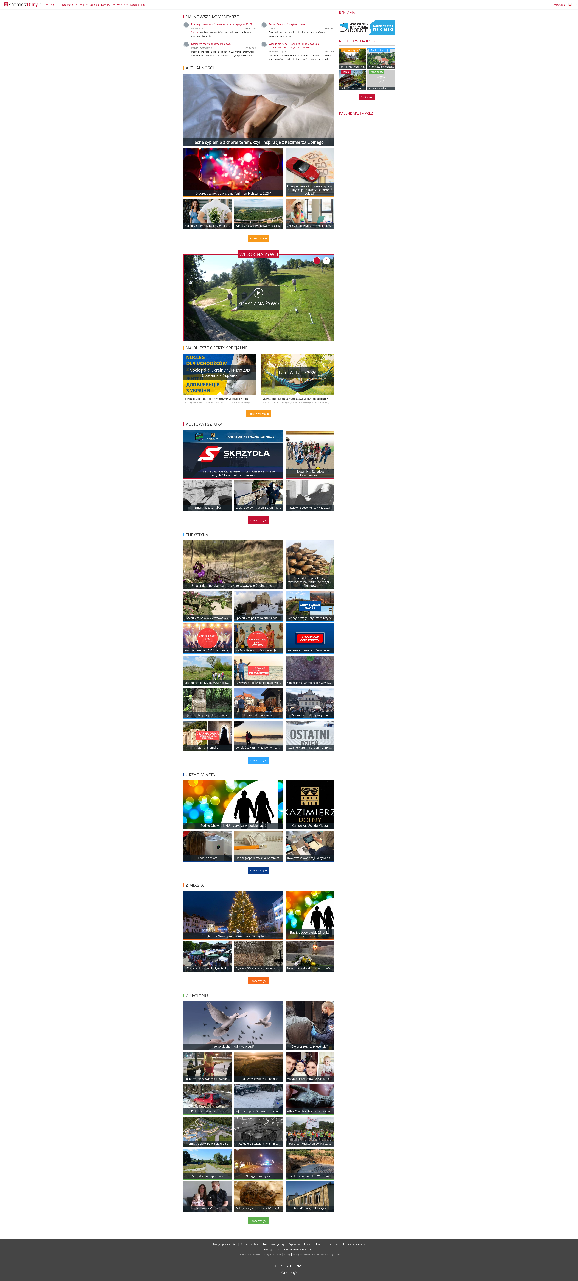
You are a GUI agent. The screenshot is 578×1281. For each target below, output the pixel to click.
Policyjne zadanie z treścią (207, 1111)
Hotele (346, 72)
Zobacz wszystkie (258, 414)
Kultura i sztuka (204, 424)
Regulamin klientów (354, 1244)
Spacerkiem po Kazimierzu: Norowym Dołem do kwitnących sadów (208, 682)
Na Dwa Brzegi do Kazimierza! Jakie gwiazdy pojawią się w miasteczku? (259, 650)
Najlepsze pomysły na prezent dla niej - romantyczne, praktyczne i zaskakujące (208, 226)
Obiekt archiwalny (377, 88)
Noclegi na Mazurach (272, 1254)
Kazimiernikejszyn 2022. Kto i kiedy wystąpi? (208, 650)
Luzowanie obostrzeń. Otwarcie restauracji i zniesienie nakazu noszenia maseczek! (310, 650)
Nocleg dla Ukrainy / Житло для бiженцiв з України (219, 372)
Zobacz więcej (258, 238)
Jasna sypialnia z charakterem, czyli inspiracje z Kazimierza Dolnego (259, 142)
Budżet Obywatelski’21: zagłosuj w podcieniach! (233, 826)
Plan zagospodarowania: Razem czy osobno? (259, 858)
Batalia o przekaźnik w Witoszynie (310, 1176)
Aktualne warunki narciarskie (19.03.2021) (310, 747)
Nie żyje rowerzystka (259, 1176)
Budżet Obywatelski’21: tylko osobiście (310, 934)
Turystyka (197, 534)
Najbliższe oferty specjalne (217, 348)
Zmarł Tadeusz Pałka (208, 507)
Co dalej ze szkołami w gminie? (258, 1143)
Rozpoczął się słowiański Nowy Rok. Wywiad (208, 1079)
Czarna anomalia (207, 747)
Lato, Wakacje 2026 (298, 372)
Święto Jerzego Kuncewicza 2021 (309, 507)
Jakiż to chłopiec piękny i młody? (207, 715)
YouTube (294, 1273)
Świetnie (195, 32)
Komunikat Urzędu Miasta (310, 826)
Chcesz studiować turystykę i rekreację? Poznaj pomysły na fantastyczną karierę (310, 226)
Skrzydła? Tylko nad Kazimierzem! (233, 475)
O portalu (294, 1244)
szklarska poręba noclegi (322, 1254)
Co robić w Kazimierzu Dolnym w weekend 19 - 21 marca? (259, 747)
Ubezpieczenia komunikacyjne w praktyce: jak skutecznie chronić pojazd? (309, 189)
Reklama (321, 1244)
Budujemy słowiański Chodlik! (259, 1079)
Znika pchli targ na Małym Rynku (207, 968)
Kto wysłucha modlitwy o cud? (233, 1046)
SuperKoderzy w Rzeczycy (310, 1208)
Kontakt (334, 1244)
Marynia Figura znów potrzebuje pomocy (310, 1079)
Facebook (284, 1273)
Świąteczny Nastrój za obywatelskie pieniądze (233, 936)
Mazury (287, 1254)
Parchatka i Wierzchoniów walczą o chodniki (310, 1143)
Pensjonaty (376, 72)
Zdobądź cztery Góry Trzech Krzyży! (310, 618)
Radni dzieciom (207, 858)
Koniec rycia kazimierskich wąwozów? (310, 682)
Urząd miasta (200, 774)
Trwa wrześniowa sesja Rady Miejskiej (310, 858)
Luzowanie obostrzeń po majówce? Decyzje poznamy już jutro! (259, 682)
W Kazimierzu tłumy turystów (309, 715)
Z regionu (197, 995)
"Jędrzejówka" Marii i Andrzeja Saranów (353, 66)
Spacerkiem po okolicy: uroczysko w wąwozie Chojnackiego (233, 586)
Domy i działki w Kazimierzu (249, 1254)
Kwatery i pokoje (379, 50)
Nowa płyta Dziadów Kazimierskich (310, 473)
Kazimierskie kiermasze (258, 715)
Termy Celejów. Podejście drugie (287, 24)
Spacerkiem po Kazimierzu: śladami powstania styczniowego (259, 618)
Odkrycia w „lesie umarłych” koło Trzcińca (259, 1208)
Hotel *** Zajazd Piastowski (353, 88)
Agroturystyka (350, 50)
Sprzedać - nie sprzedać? (207, 1176)
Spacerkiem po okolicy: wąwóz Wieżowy (208, 618)
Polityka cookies (249, 1244)
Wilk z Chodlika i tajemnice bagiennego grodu (310, 1111)
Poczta (308, 1244)
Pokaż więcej (366, 97)
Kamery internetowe (301, 1254)
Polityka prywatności (224, 1244)
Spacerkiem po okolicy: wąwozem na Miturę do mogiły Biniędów (309, 582)
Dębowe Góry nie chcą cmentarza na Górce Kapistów (259, 968)
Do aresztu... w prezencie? (310, 1046)
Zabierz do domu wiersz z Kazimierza (259, 507)
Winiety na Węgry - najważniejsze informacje (259, 226)
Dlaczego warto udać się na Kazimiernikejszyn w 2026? (221, 24)
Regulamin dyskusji (273, 1244)
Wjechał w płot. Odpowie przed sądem (259, 1111)
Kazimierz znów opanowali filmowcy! (211, 44)
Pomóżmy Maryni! (207, 1208)
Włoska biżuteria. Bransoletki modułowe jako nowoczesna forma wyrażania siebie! (294, 45)
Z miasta (195, 885)
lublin (338, 1254)
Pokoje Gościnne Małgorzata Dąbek (381, 66)
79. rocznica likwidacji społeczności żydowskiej (310, 968)
